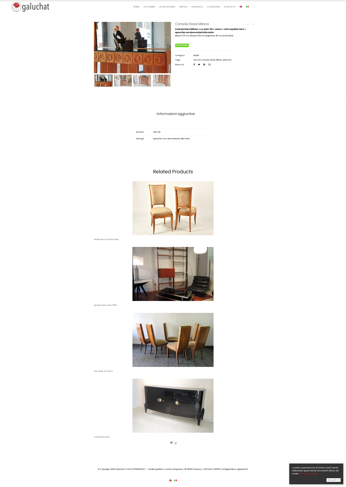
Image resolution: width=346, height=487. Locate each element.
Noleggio (197, 6)
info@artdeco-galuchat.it (235, 469)
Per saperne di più (308, 473)
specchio (227, 59)
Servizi (183, 6)
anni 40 (197, 59)
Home (136, 6)
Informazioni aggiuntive (176, 114)
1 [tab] (171, 443)
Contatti (229, 6)
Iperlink (159, 469)
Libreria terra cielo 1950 (105, 305)
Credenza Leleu (102, 436)
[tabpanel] (173, 277)
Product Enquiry (182, 45)
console (205, 59)
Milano (219, 59)
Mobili (196, 55)
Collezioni (213, 6)
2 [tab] (175, 443)
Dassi (212, 59)
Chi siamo (149, 6)
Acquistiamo (167, 6)
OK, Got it (333, 480)
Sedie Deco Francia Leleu (106, 239)
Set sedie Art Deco (103, 371)
